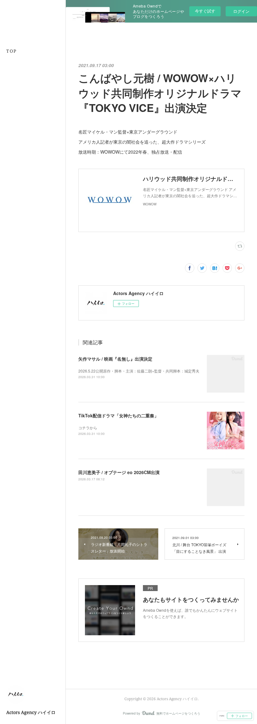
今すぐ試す (205, 11)
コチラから (87, 427)
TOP (11, 51)
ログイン (241, 11)
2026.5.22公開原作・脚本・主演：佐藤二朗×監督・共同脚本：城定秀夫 (138, 370)
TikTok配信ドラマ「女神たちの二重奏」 (118, 415)
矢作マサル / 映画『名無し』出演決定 (115, 359)
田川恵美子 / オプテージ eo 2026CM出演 (119, 472)
